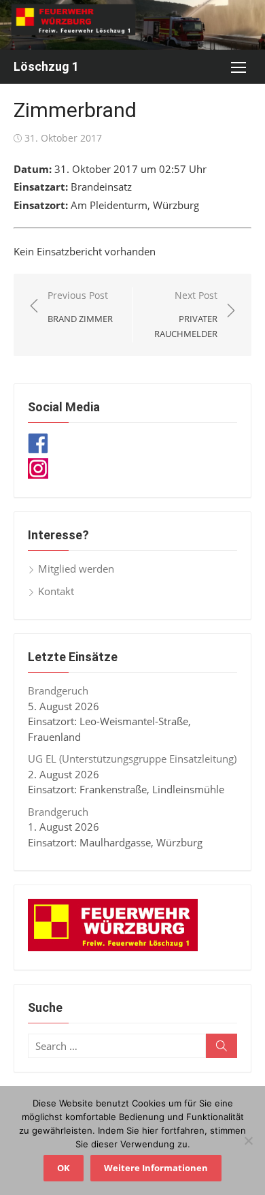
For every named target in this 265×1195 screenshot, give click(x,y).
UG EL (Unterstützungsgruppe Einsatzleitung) (132, 758)
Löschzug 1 (46, 66)
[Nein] (248, 1140)
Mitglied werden (76, 568)
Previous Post (80, 307)
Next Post (185, 314)
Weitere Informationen (156, 1168)
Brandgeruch (58, 690)
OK (63, 1168)
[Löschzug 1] (132, 25)
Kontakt (56, 591)
